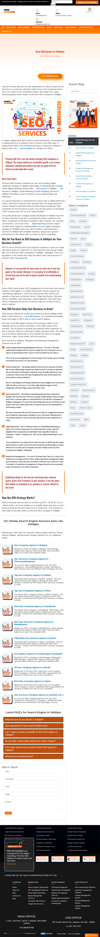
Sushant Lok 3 (76, 244)
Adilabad (84, 355)
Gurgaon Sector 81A (78, 343)
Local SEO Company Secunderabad (77, 850)
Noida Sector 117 (77, 367)
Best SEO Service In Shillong (75, 835)
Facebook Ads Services (36, 901)
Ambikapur (74, 262)
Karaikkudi (83, 221)
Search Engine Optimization (38, 887)
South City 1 (75, 320)
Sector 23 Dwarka (77, 378)
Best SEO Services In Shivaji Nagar (76, 832)
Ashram (73, 239)
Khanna (83, 250)
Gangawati (88, 320)
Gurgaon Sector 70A (78, 268)
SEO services (41, 189)
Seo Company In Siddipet (84, 148)
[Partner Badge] (90, 10)
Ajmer (83, 239)
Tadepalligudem (76, 326)
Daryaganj (89, 279)
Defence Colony (85, 408)
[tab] (33, 719)
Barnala (91, 274)
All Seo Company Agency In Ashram (32, 667)
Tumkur (82, 425)
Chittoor (88, 244)
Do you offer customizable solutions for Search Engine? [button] (30, 741)
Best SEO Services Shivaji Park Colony (46, 832)
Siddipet (47, 56)
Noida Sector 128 (77, 297)
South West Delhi (77, 413)
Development (24, 27)
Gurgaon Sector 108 (78, 309)
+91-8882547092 (41, 15)
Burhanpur (74, 314)
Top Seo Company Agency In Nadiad (32, 575)
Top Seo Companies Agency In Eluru (32, 590)
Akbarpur (74, 396)
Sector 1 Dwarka (76, 332)
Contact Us (6, 31)
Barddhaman (75, 227)
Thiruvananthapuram (78, 215)
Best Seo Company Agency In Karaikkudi (34, 606)
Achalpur (84, 402)
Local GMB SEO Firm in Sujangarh (14, 828)
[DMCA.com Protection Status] (47, 933)
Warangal (90, 326)
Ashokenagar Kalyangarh (79, 233)
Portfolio (58, 27)
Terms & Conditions (74, 934)
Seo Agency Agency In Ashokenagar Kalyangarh (38, 654)
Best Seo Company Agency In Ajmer (32, 681)
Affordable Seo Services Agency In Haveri (35, 638)
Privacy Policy (61, 934)
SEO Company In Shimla (43, 835)
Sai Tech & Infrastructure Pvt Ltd (15, 933)
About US (15, 890)
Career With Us (86, 27)
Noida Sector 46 (88, 390)
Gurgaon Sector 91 (77, 373)
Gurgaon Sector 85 (77, 274)
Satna (73, 408)
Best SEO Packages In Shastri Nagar (46, 839)
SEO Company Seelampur (43, 850)
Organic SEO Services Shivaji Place (14, 832)
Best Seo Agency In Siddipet (85, 191)
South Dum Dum (76, 361)
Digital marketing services (42, 224)
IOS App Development (59, 887)
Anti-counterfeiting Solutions (85, 887)
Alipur (73, 425)
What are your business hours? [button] (19, 756)
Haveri (87, 227)
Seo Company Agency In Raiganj (30, 545)
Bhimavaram (75, 419)
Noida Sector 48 (76, 291)
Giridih (73, 349)
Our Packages (38, 27)
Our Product (71, 27)
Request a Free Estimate (87, 2)
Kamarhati (86, 262)
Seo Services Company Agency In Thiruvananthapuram (31, 560)
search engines (26, 148)
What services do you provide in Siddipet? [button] (24, 719)
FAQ (14, 893)
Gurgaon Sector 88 (77, 303)
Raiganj (73, 209)
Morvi (86, 419)
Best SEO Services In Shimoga (13, 835)
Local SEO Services (32, 316)
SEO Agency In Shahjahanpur (44, 843)
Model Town (87, 314)
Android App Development (60, 890)
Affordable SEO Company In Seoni (45, 846)
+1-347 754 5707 (73, 926)
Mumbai (73, 402)
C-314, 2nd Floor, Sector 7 (64, 15)
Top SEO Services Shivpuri (74, 828)
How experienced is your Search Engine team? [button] (26, 726)
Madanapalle (75, 285)
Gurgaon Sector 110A (78, 384)
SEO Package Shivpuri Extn (43, 828)
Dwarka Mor (75, 338)
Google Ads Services (35, 904)
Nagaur (73, 250)
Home (42, 56)
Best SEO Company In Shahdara (76, 843)
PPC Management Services (38, 890)
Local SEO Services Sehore (74, 846)
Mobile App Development (60, 898)
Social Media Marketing (36, 893)
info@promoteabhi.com (43, 24)
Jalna (92, 343)
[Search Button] (94, 91)
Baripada (85, 396)
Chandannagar (76, 279)
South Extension (86, 349)
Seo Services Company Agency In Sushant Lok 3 (38, 695)
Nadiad (92, 215)
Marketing (11, 27)
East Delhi (74, 390)
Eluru (73, 221)
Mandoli (73, 355)
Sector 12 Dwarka (77, 256)
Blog (49, 27)
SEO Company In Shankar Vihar (76, 839)
